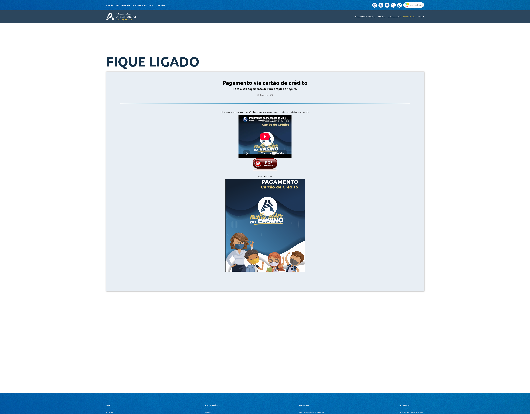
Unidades (160, 5)
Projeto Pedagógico (364, 16)
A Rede (109, 5)
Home (207, 412)
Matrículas (409, 16)
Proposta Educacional (142, 5)
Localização (394, 16)
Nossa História (123, 5)
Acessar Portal (416, 5)
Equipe (381, 16)
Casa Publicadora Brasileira (311, 412)
